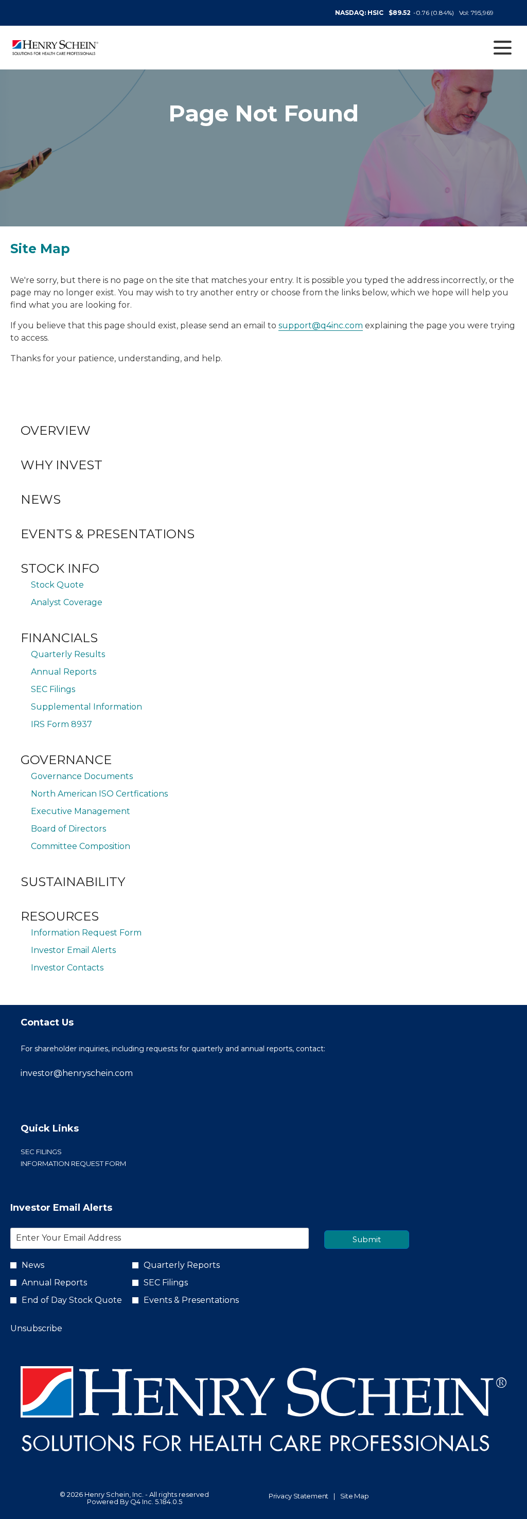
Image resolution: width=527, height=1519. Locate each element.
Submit (367, 1239)
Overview (56, 430)
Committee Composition (80, 846)
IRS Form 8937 (61, 724)
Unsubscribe (36, 1328)
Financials (59, 637)
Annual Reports (63, 672)
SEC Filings (53, 689)
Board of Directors (68, 829)
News (41, 499)
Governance (66, 759)
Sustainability (73, 881)
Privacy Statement (298, 1496)
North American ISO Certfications (99, 794)
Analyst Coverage (66, 602)
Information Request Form (86, 933)
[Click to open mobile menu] (502, 47)
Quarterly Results (68, 654)
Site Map (354, 1496)
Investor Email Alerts (73, 950)
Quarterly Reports (182, 1265)
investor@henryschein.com (77, 1073)
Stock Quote (57, 585)
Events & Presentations (108, 533)
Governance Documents (82, 776)
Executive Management (80, 811)
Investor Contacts (67, 968)
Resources (60, 916)
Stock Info (60, 568)
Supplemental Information (86, 707)
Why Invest (61, 464)
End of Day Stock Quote (72, 1300)
